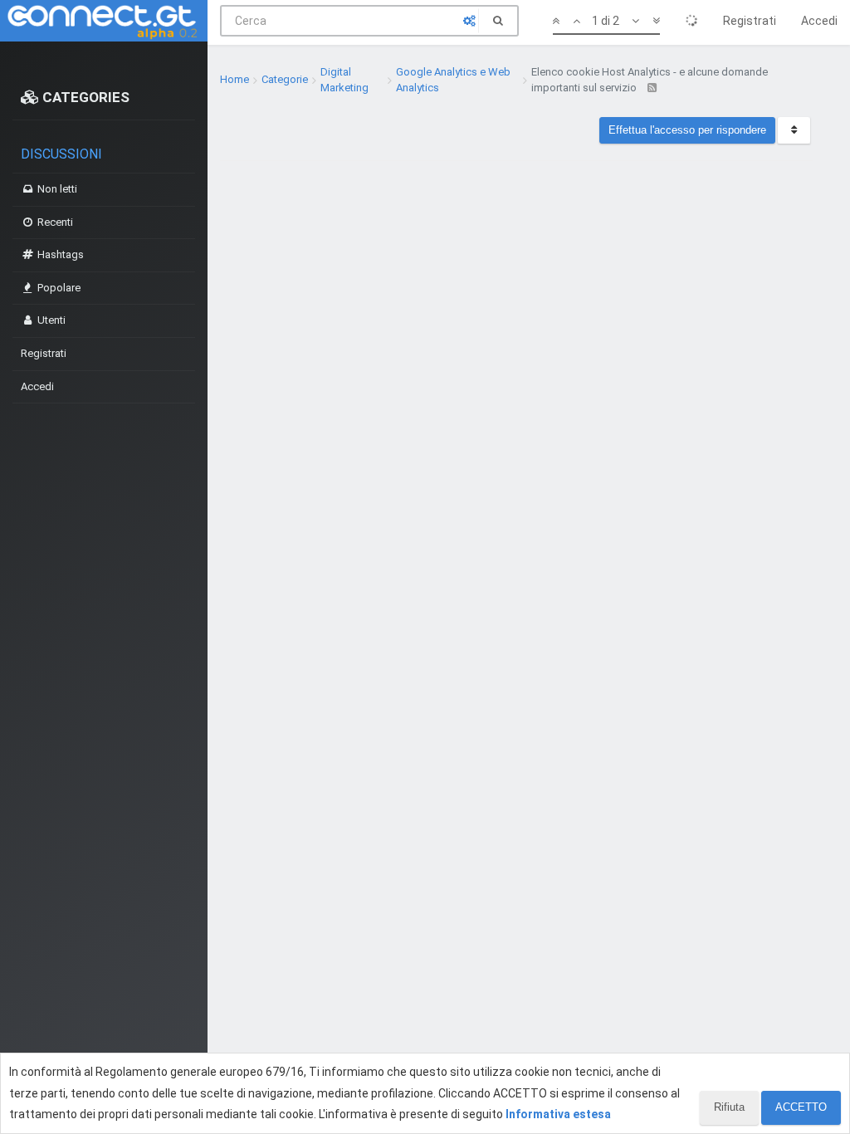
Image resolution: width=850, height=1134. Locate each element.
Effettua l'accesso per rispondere (687, 130)
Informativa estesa (558, 1114)
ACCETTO (801, 1107)
